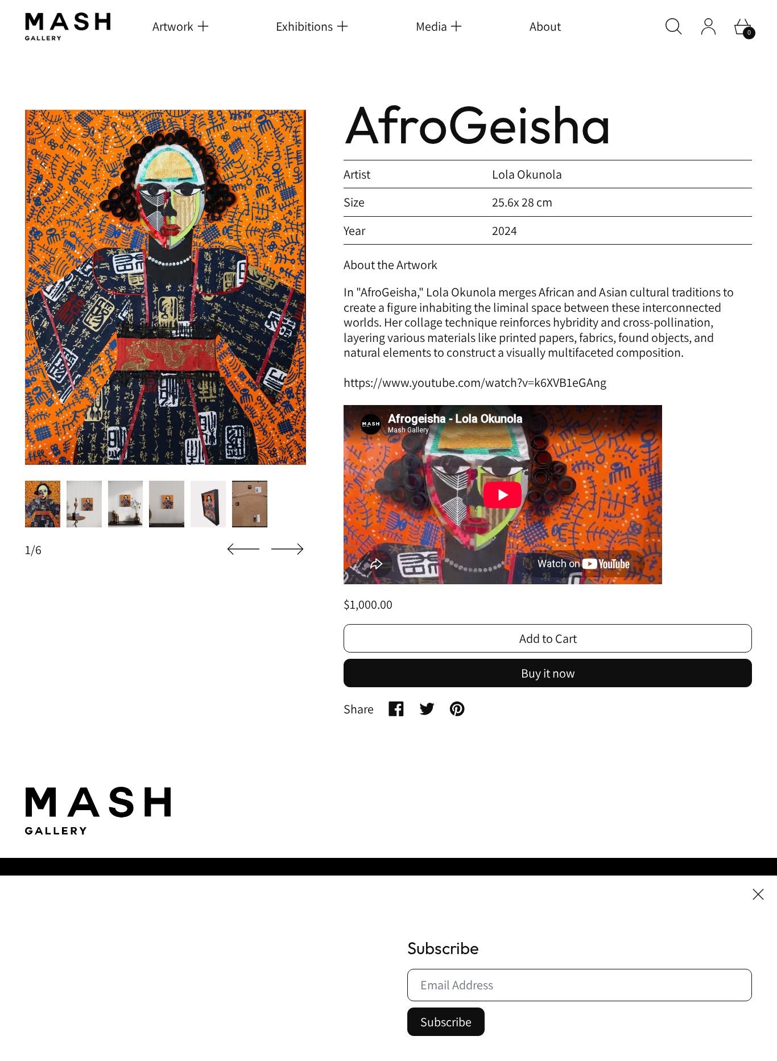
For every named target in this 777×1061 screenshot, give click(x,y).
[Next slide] (287, 549)
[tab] (42, 504)
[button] (673, 26)
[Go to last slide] (243, 549)
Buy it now (548, 673)
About (545, 26)
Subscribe (446, 1022)
